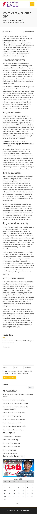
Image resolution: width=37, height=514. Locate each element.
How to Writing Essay (10, 450)
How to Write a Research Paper (13, 430)
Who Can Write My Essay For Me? (14, 419)
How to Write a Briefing (10, 440)
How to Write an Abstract (11, 443)
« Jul (17, 503)
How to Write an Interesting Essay (14, 413)
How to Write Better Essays (12, 416)
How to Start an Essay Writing (12, 423)
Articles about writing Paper (12, 436)
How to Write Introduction (11, 447)
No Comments (29, 32)
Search (5, 385)
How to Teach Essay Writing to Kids (14, 426)
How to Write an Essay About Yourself (15, 403)
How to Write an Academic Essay (14, 400)
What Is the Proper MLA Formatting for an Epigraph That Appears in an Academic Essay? (18, 143)
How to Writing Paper (10, 454)
